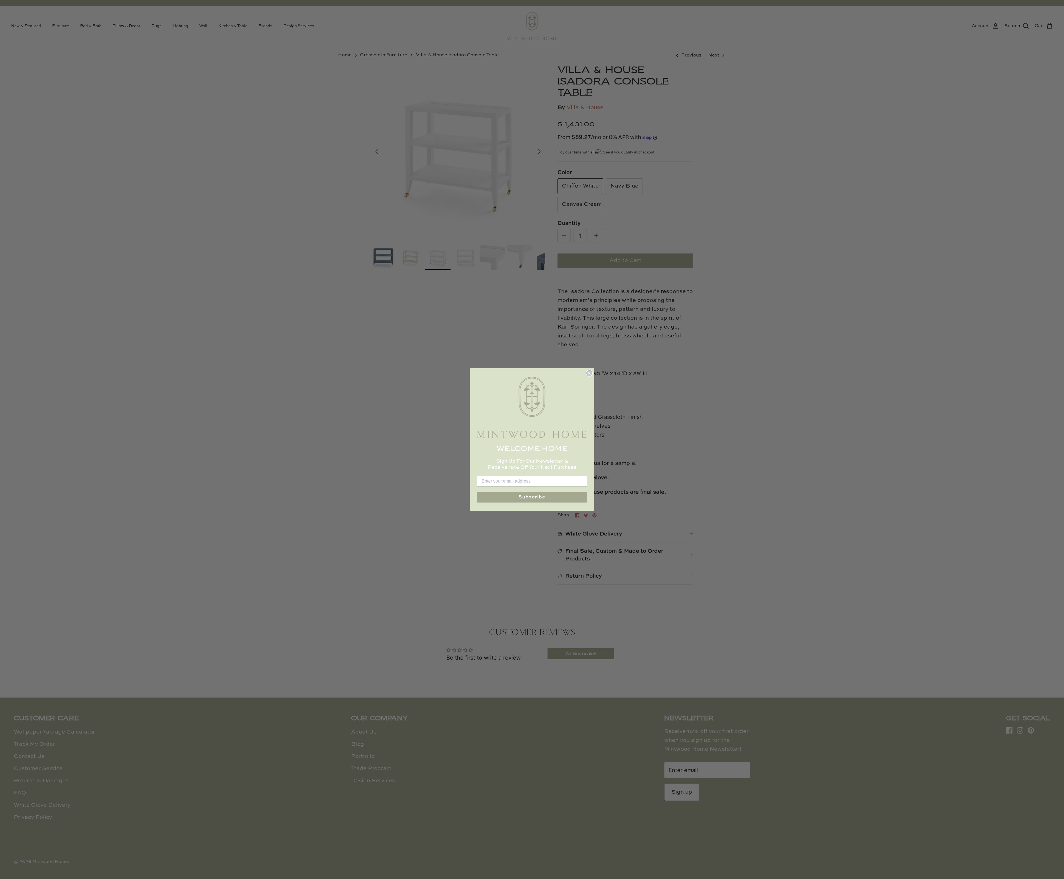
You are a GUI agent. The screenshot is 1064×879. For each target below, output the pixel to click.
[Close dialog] (589, 373)
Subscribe (532, 497)
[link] (532, 407)
